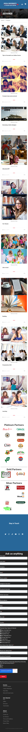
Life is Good (5, 267)
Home (2, 20)
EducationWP (5, 169)
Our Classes (5, 223)
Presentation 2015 (7, 365)
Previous (2, 143)
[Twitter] (5, 534)
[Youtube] (15, 534)
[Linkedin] (22, 534)
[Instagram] (19, 534)
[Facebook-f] (9, 534)
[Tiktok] (12, 534)
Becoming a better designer (9, 125)
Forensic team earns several (9, 96)
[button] (22, 4)
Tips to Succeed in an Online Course (11, 55)
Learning (4, 411)
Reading (4, 316)
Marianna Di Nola (14, 52)
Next (26, 143)
